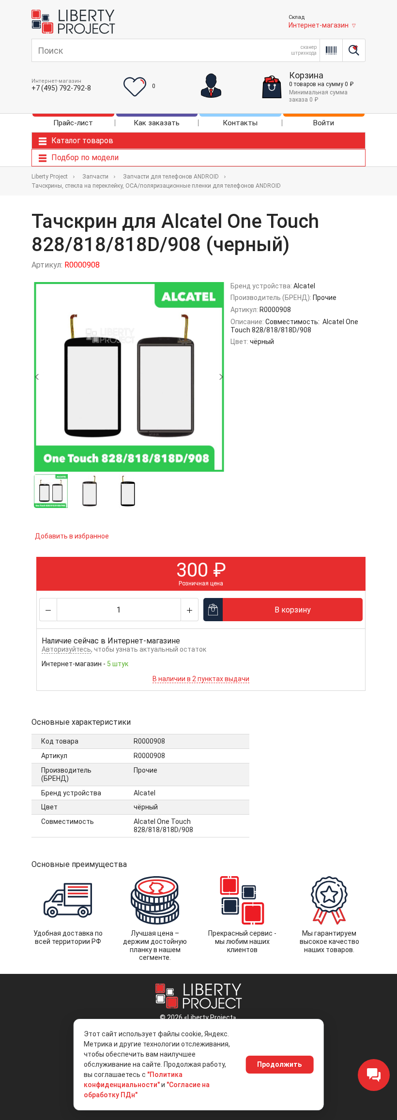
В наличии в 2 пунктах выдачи (201, 679)
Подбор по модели (85, 157)
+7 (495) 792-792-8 (61, 88)
